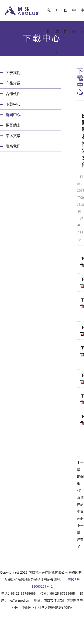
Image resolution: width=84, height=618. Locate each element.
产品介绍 (13, 83)
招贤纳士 (13, 125)
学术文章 (13, 136)
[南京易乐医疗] (21, 10)
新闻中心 (13, 115)
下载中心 (13, 104)
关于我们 (13, 73)
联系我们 (13, 146)
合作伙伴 (13, 94)
